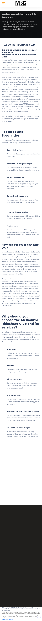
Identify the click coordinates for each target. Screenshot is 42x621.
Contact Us (5, 561)
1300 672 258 (14, 581)
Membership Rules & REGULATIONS (14, 556)
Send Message (11, 482)
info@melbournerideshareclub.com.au (24, 588)
